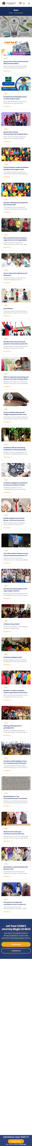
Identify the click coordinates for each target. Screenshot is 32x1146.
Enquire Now (16, 944)
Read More (6, 71)
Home (11, 13)
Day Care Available (16, 1144)
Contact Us (16, 951)
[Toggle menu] (29, 3)
